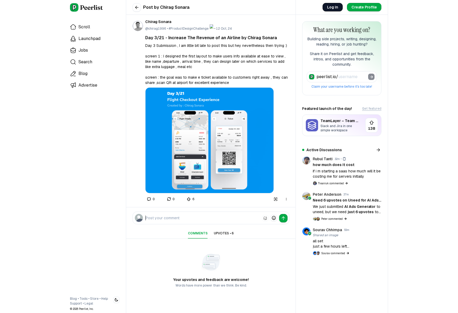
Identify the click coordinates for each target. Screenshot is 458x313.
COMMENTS (198, 233)
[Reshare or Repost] (171, 199)
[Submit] (371, 77)
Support (76, 303)
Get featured (371, 108)
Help (104, 299)
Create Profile (364, 7)
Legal (89, 303)
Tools (83, 299)
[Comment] (151, 199)
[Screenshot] (275, 199)
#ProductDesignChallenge (189, 28)
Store (94, 299)
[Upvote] (191, 199)
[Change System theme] (116, 300)
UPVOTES (224, 233)
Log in (332, 7)
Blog (73, 299)
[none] (265, 218)
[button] (209, 140)
